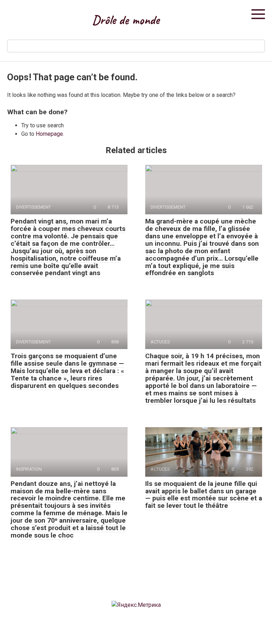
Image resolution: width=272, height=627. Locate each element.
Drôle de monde (125, 20)
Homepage (49, 133)
